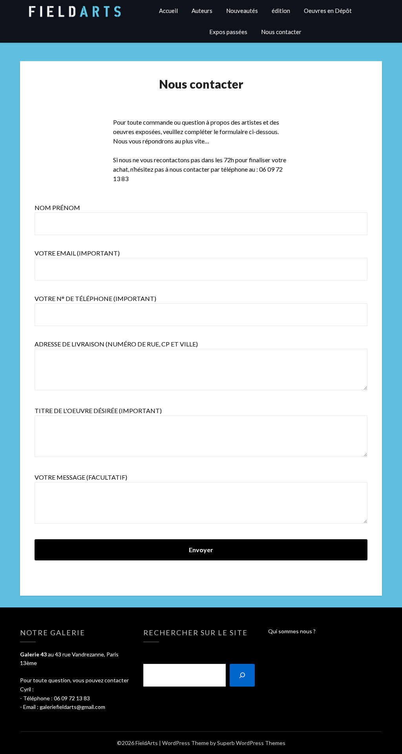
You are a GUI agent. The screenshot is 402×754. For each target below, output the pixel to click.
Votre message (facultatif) (81, 477)
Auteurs (202, 10)
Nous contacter (281, 31)
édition (281, 10)
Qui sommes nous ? (292, 631)
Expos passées (228, 31)
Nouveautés (242, 10)
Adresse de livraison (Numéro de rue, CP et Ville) (116, 344)
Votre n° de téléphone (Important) (95, 298)
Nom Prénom (57, 207)
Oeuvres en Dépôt (328, 10)
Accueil (168, 10)
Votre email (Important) (77, 253)
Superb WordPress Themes (251, 743)
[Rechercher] (242, 675)
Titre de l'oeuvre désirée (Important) (98, 410)
